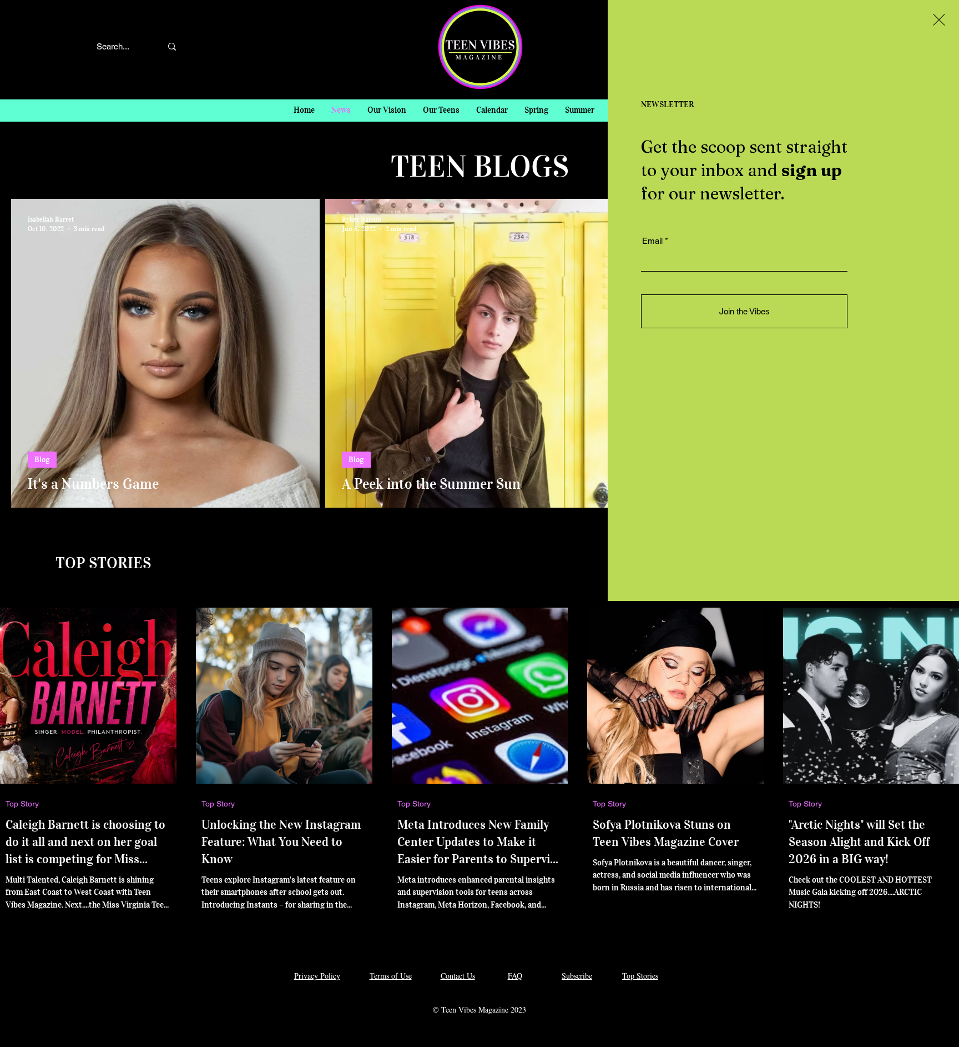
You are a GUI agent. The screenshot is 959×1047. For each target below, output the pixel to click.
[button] (939, 20)
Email (652, 241)
